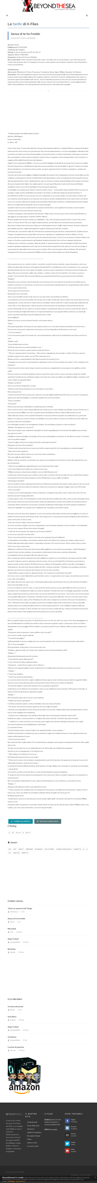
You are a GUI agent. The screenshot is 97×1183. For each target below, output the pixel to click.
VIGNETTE (77, 849)
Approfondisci (20, 1181)
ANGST (21, 849)
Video (29, 1139)
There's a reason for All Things (20, 908)
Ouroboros (12, 1037)
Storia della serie (33, 1126)
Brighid (12, 1020)
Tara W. (13, 1050)
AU (10, 853)
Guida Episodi (32, 1122)
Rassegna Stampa (33, 1136)
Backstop (11, 949)
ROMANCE (39, 849)
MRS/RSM (29, 849)
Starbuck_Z (14, 912)
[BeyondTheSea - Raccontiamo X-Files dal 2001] (48, 6)
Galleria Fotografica (34, 1132)
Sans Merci (12, 1017)
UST (10, 849)
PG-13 (18, 833)
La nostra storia (33, 1146)
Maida (12, 1010)
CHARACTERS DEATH (63, 849)
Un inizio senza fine (15, 1007)
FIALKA (12, 952)
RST (15, 849)
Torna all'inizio (21, 821)
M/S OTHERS (49, 849)
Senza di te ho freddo (16, 919)
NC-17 (28, 833)
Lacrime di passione (16, 1047)
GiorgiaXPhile (15, 942)
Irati (11, 932)
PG (13, 833)
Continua (11, 1181)
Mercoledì (12, 929)
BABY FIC (25, 853)
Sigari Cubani (13, 939)
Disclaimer (75, 1175)
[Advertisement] (48, 112)
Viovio (12, 922)
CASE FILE (16, 853)
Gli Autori (30, 1129)
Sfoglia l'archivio (49, 821)
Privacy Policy (86, 1175)
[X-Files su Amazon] (24, 1076)
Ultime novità (32, 1143)
